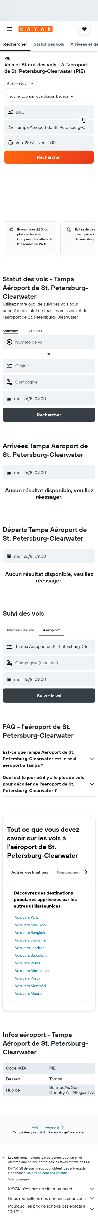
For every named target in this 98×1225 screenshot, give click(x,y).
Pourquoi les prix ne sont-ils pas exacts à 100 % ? (46, 1208)
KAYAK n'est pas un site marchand (40, 1188)
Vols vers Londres (29, 947)
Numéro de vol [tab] (20, 630)
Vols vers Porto (27, 978)
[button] (9, 29)
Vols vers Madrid (28, 993)
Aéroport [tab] (51, 630)
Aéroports (52, 1127)
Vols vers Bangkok (30, 932)
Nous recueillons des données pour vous (46, 1198)
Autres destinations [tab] (29, 872)
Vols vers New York (31, 924)
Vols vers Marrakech (32, 970)
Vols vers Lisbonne (30, 940)
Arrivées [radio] (10, 330)
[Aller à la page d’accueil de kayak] (36, 29)
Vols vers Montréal (30, 985)
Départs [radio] (35, 330)
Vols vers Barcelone (31, 955)
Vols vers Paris (26, 917)
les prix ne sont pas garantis (47, 1173)
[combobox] (54, 365)
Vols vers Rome (28, 963)
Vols (35, 1127)
